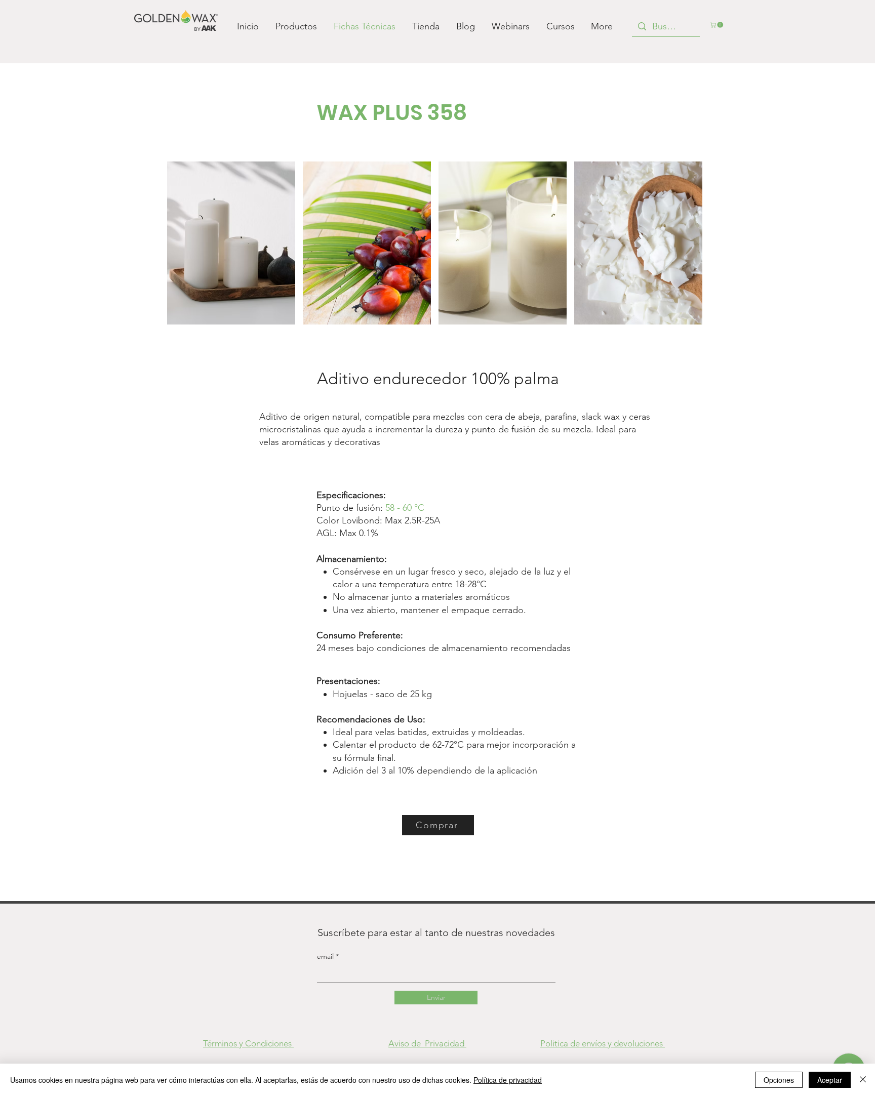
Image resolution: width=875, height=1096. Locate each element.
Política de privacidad (507, 1080)
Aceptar (829, 1080)
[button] (717, 25)
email (326, 956)
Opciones (779, 1080)
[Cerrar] (863, 1080)
